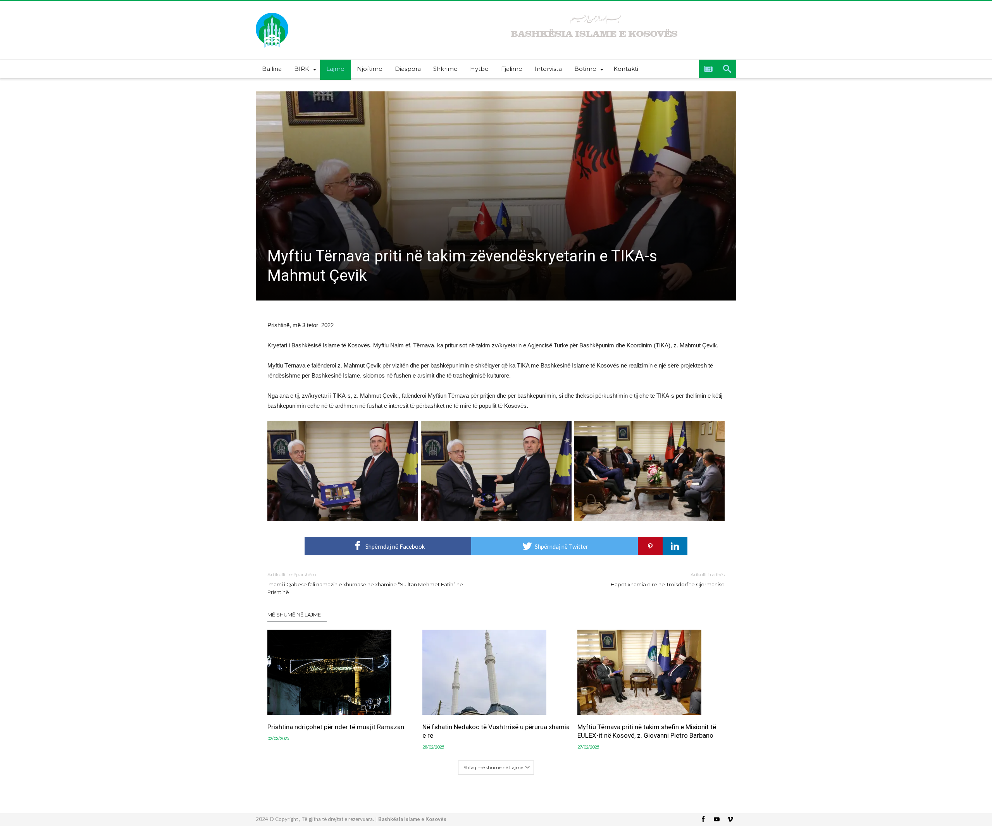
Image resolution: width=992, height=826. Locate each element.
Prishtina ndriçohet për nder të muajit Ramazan (335, 727)
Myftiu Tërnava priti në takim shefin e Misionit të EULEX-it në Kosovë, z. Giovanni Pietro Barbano (646, 731)
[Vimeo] (730, 819)
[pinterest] (650, 546)
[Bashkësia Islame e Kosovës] (272, 12)
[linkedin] (675, 546)
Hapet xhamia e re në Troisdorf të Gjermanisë (668, 579)
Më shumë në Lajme (294, 614)
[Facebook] (703, 819)
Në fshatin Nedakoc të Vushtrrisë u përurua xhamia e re (496, 731)
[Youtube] (716, 819)
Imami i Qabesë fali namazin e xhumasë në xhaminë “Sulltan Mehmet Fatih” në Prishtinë (365, 583)
